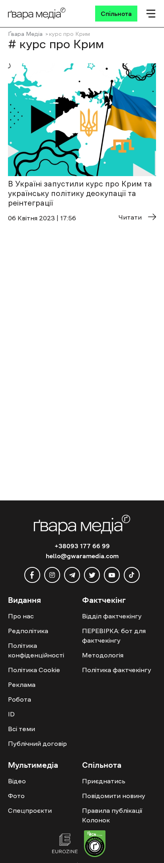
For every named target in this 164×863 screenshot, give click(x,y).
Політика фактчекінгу (116, 670)
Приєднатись (103, 781)
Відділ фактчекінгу (112, 616)
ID (11, 714)
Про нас (21, 616)
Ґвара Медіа (25, 34)
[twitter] (92, 575)
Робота (19, 699)
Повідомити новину (113, 795)
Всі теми (21, 729)
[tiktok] (132, 575)
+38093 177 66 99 (82, 546)
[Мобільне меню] (151, 14)
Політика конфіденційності (36, 650)
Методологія (102, 655)
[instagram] (52, 575)
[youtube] (112, 575)
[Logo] (37, 14)
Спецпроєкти (30, 810)
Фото (16, 795)
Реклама (21, 684)
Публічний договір (37, 743)
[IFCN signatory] (94, 844)
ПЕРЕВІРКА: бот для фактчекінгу (114, 635)
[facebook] (32, 575)
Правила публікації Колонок (112, 815)
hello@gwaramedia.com (82, 556)
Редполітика (28, 631)
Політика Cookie (34, 670)
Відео (17, 781)
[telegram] (72, 575)
